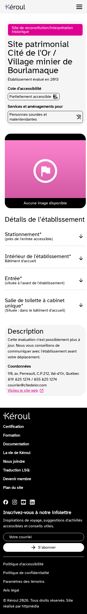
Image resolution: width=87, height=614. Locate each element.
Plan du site (13, 487)
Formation (11, 435)
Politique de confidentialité (26, 572)
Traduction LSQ (16, 470)
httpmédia (30, 606)
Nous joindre (14, 461)
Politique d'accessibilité (23, 564)
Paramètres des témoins (23, 581)
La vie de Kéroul (16, 452)
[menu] (79, 7)
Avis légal (11, 590)
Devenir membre (17, 478)
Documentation (16, 444)
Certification (13, 426)
